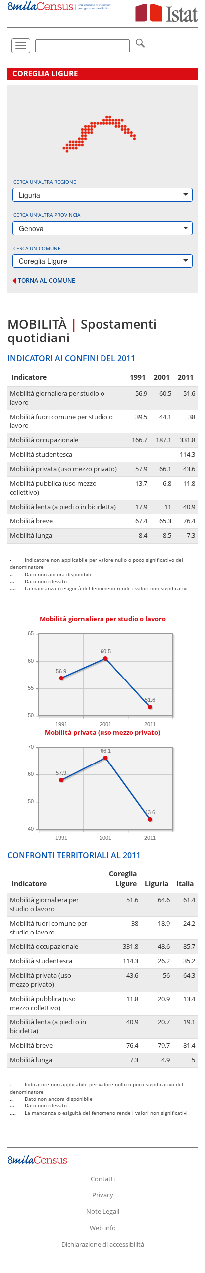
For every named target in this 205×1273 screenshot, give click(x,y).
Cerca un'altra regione (44, 181)
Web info (103, 1227)
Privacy (102, 1194)
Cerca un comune (37, 248)
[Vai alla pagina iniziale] (59, 5)
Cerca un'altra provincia (46, 214)
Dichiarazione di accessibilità (102, 1244)
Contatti (103, 1178)
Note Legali (102, 1211)
